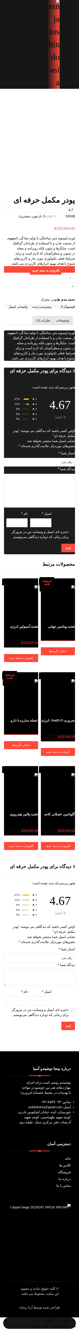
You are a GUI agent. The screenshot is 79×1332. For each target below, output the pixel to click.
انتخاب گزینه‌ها (58, 651)
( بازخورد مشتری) (32, 216)
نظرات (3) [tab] (43, 320)
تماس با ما (63, 1185)
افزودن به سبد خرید (45, 270)
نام (24, 513)
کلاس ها (65, 1165)
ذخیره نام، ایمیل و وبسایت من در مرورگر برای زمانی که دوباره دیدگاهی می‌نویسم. (40, 534)
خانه (68, 1158)
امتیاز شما (66, 453)
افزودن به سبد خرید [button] (21, 658)
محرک (45, 299)
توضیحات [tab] (62, 320)
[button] (39, 6)
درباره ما (65, 1179)
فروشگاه (64, 1172)
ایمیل (46, 513)
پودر (54, 299)
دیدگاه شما (66, 469)
